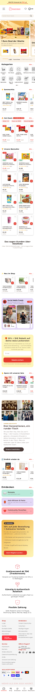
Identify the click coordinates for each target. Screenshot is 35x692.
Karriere (4, 649)
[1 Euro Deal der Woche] (14, 39)
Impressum (5, 646)
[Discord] (34, 652)
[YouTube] (30, 652)
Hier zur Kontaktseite (25, 647)
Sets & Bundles (29, 121)
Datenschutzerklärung (9, 654)
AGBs (3, 657)
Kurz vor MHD (16, 121)
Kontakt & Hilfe (7, 628)
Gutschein (22, 626)
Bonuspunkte (23, 631)
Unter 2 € (6, 121)
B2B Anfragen (6, 631)
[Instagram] (23, 652)
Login (4, 623)
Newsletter (5, 634)
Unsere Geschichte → (14, 449)
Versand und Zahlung (9, 659)
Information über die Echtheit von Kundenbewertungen (26, 635)
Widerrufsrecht (7, 652)
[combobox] (17, 15)
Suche (4, 626)
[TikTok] (27, 652)
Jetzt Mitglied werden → (15, 553)
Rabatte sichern (18, 360)
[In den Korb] (12, 99)
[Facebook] (20, 652)
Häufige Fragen (24, 628)
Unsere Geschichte (25, 623)
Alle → (31, 64)
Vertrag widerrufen (8, 637)
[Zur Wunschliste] (12, 94)
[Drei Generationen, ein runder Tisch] (17, 410)
